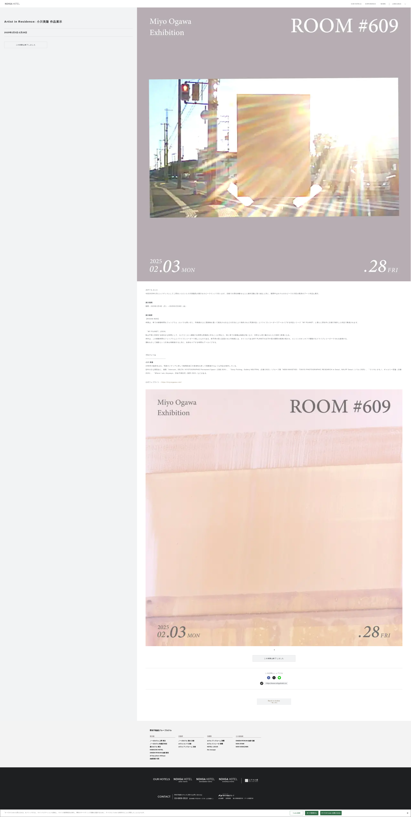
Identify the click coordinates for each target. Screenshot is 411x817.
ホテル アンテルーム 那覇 (215, 740)
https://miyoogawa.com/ (171, 382)
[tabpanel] (274, 517)
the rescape (211, 749)
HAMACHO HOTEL (156, 749)
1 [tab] (274, 649)
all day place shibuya (157, 755)
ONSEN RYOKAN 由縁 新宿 (159, 752)
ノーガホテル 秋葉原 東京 (158, 743)
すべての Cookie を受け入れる (330, 813)
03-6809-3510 (181, 798)
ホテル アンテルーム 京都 (187, 746)
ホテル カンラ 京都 (184, 743)
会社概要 (220, 798)
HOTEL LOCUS (212, 746)
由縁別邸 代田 (154, 758)
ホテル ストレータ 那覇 (215, 743)
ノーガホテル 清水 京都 (186, 740)
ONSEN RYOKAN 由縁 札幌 (245, 740)
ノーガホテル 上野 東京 (158, 740)
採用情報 (228, 798)
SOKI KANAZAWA (242, 746)
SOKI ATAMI (240, 743)
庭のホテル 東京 (155, 746)
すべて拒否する (312, 813)
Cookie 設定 (296, 813)
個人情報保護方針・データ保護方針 (243, 798)
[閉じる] (407, 813)
